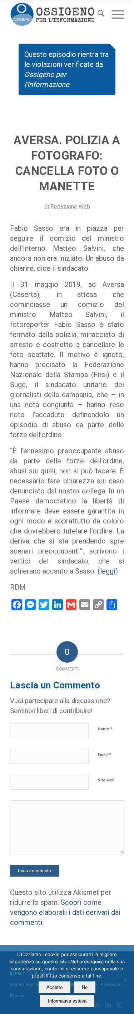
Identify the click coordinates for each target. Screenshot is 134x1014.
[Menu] (114, 14)
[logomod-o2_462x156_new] (55, 14)
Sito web (106, 780)
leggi (107, 571)
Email (104, 754)
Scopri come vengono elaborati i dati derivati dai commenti (65, 912)
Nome (105, 728)
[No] (125, 979)
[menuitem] (97, 14)
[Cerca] (97, 14)
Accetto (54, 987)
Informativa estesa (67, 1001)
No (85, 987)
